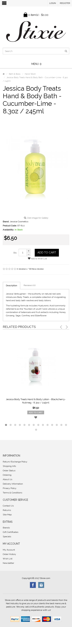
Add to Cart (46, 252)
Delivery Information (13, 484)
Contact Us (8, 505)
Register (65, 3)
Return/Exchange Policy (15, 461)
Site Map (7, 514)
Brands (6, 527)
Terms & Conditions (12, 492)
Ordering (7, 475)
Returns (7, 510)
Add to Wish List (38, 258)
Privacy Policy (9, 488)
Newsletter (8, 563)
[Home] (4, 74)
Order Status (9, 470)
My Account (9, 549)
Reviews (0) (29, 285)
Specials (7, 536)
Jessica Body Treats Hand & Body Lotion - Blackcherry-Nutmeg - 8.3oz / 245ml (36, 401)
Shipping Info (9, 466)
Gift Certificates (10, 532)
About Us (7, 479)
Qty (15, 252)
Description (11, 285)
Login (52, 3)
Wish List (7, 558)
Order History (9, 554)
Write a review (36, 269)
